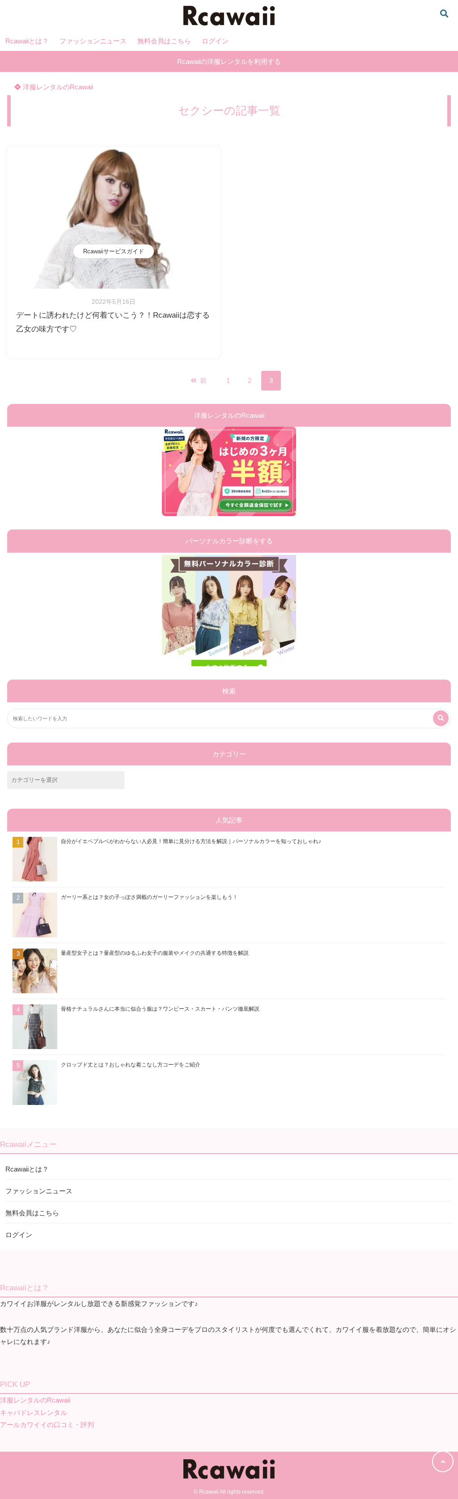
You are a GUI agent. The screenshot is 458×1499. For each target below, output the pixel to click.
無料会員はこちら (164, 41)
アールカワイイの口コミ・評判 (47, 1424)
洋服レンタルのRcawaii (57, 87)
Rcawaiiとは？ (27, 41)
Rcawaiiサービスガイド (113, 251)
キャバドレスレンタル (33, 1412)
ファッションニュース (93, 41)
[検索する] (441, 718)
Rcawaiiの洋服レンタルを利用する (229, 61)
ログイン (215, 41)
